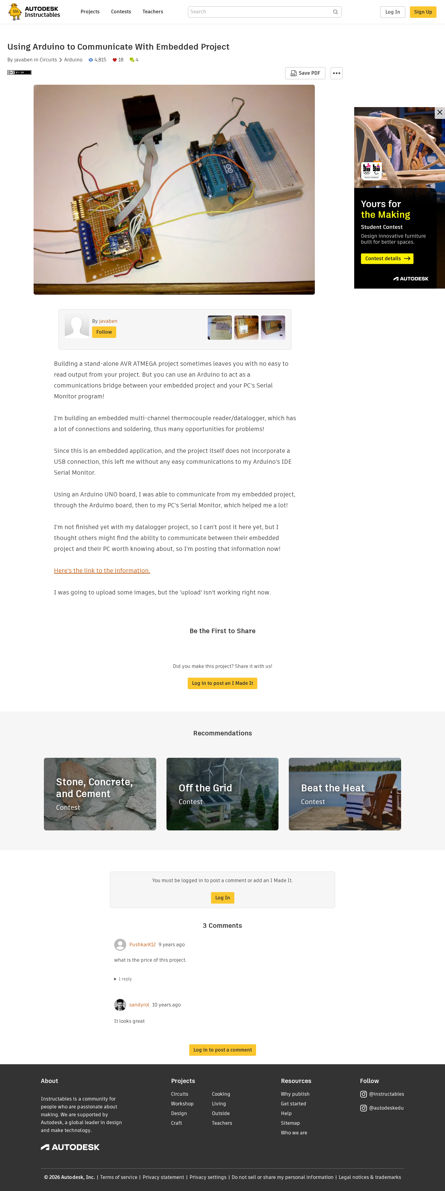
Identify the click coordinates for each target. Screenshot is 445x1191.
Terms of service (118, 1177)
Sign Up (423, 11)
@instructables (386, 1094)
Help (286, 1113)
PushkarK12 (142, 945)
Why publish (295, 1094)
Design (179, 1113)
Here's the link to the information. (102, 570)
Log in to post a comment (222, 1049)
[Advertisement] (399, 198)
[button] (337, 73)
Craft (176, 1123)
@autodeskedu (386, 1107)
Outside (221, 1113)
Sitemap (290, 1123)
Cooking (221, 1094)
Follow (104, 332)
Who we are (294, 1132)
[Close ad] (440, 113)
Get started (293, 1103)
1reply (125, 979)
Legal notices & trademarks (370, 1177)
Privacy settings (208, 1177)
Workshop (182, 1103)
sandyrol (139, 1005)
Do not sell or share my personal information (282, 1177)
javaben (23, 60)
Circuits (48, 60)
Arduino (73, 60)
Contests (121, 11)
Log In (392, 11)
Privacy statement (163, 1177)
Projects (90, 11)
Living (219, 1103)
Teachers (153, 11)
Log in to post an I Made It (222, 683)
